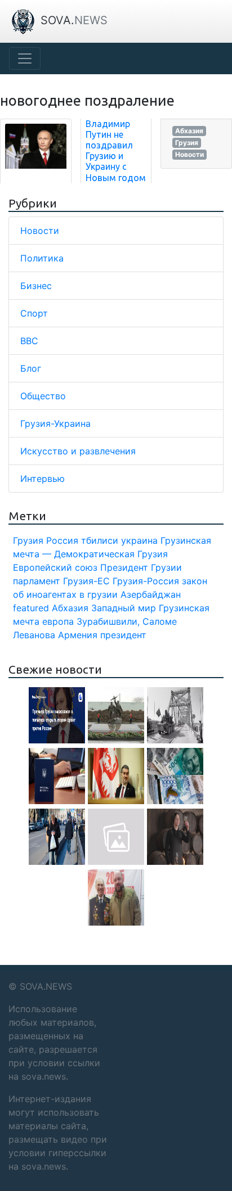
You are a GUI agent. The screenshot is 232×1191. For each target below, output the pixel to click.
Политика (42, 258)
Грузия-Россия (146, 581)
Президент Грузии (141, 567)
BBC (29, 340)
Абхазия (189, 131)
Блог (30, 368)
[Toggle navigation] (25, 58)
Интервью (42, 478)
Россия (62, 540)
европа (58, 621)
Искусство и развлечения (78, 451)
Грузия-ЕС (86, 581)
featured (31, 607)
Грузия (186, 142)
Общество (43, 395)
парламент (36, 581)
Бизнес (36, 285)
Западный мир (123, 607)
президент (123, 634)
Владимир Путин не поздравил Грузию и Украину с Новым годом (116, 151)
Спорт (34, 313)
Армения (77, 634)
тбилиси (99, 540)
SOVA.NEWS (46, 986)
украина (139, 540)
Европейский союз (55, 567)
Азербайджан (151, 594)
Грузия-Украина (55, 423)
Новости (189, 154)
